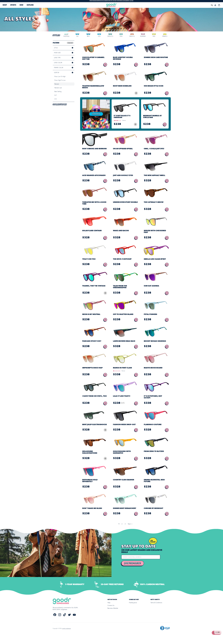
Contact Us (110, 605)
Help (108, 602)
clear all (70, 43)
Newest (56, 84)
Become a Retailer (112, 608)
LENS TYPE (57, 57)
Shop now (96, 114)
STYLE (56, 48)
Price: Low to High (60, 76)
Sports (13, 5)
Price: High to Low (60, 80)
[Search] (185, 5)
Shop (5, 5)
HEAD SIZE (57, 52)
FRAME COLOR (61, 67)
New (21, 5)
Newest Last (58, 88)
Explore (30, 5)
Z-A (55, 99)
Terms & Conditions (156, 602)
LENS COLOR (60, 62)
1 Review (124, 120)
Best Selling (57, 91)
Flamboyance (133, 602)
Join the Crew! (132, 563)
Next (129, 524)
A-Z (55, 95)
